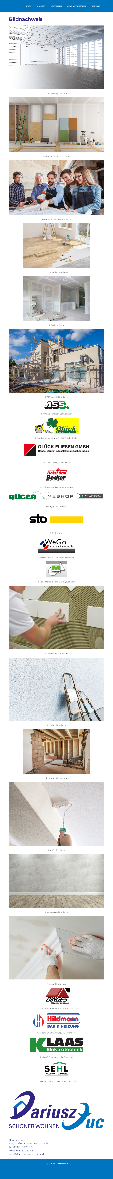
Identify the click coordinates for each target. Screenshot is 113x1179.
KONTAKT (96, 6)
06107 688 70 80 (22, 1147)
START (28, 6)
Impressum (50, 1164)
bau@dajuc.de (17, 1154)
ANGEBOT (41, 6)
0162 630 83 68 (24, 1150)
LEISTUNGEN (56, 6)
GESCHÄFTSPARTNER (76, 6)
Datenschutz (62, 1164)
